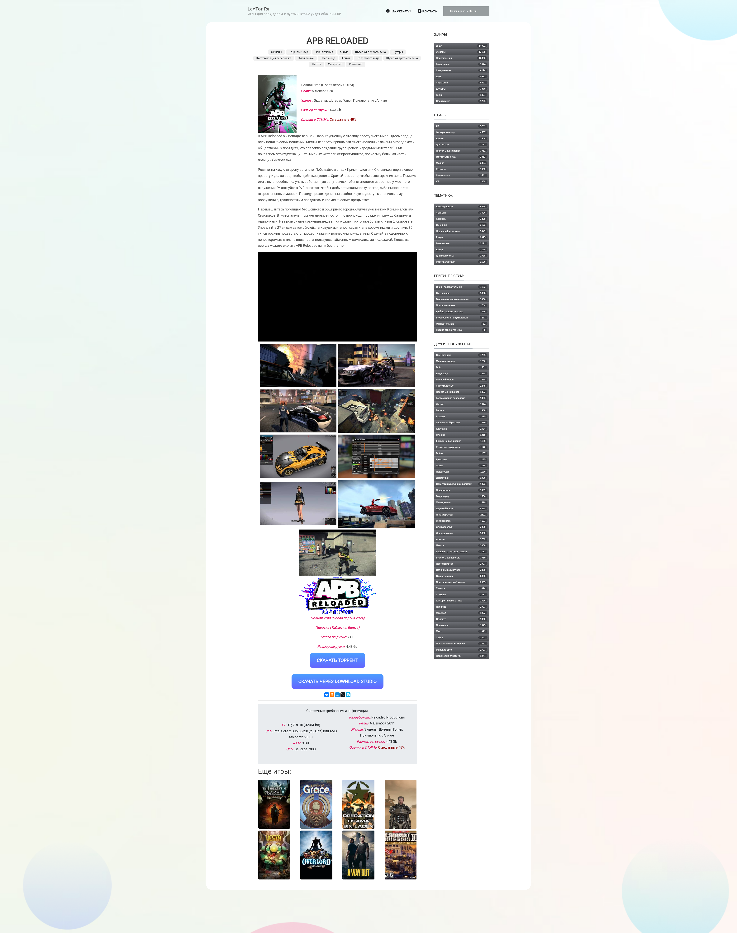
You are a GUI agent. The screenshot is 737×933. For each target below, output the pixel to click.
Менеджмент (461, 502)
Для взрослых (461, 527)
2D (461, 126)
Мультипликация (461, 361)
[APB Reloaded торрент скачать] (376, 365)
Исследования (461, 533)
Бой (461, 367)
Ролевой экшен (461, 379)
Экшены (276, 52)
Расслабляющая (461, 262)
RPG (461, 76)
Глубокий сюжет (461, 508)
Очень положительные (461, 287)
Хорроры (461, 219)
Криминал (355, 64)
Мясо (461, 631)
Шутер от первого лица (370, 52)
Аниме (344, 52)
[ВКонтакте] (326, 694)
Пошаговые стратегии (461, 656)
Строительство (461, 385)
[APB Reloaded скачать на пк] (298, 411)
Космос (461, 410)
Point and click (461, 649)
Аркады (461, 539)
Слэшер (461, 435)
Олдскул (461, 619)
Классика (461, 428)
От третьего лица (368, 58)
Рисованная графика (461, 447)
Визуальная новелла (461, 557)
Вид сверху (461, 496)
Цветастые (461, 144)
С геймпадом (461, 355)
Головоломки (461, 521)
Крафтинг (461, 459)
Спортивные (461, 101)
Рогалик (461, 416)
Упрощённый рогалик (461, 422)
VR (461, 181)
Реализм (461, 169)
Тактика (461, 588)
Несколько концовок (461, 392)
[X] (342, 694)
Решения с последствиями (461, 551)
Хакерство (335, 64)
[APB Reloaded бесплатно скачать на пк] (298, 365)
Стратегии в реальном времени (461, 484)
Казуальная (461, 64)
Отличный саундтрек (461, 570)
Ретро (461, 237)
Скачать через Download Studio (337, 681)
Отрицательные (461, 324)
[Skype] (348, 694)
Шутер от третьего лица (402, 58)
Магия (461, 465)
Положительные (461, 305)
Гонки (346, 58)
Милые (461, 163)
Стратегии (461, 82)
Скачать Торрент (337, 660)
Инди (461, 46)
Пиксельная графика (461, 150)
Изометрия (461, 478)
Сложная (461, 594)
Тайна (461, 637)
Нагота (316, 64)
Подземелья (461, 490)
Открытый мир (298, 52)
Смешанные (306, 58)
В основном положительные (461, 299)
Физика (461, 404)
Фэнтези (461, 212)
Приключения (324, 52)
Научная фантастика (461, 231)
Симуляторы (461, 70)
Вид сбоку (461, 373)
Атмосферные (461, 206)
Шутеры (397, 52)
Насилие (461, 607)
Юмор (461, 249)
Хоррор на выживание (461, 441)
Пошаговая (461, 471)
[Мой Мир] (337, 694)
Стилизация (461, 175)
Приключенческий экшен (461, 582)
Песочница (328, 58)
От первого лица (461, 132)
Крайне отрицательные (461, 330)
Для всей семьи (461, 255)
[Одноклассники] (332, 694)
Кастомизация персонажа (273, 58)
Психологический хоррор (461, 643)
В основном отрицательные (461, 317)
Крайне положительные (461, 311)
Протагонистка (461, 564)
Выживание (461, 243)
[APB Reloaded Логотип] (337, 596)
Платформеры (461, 514)
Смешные (461, 225)
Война (461, 453)
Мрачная (461, 613)
